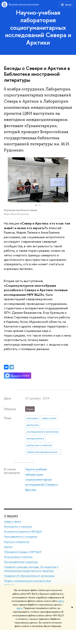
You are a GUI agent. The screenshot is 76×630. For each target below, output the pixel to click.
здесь (61, 601)
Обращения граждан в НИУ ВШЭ (22, 551)
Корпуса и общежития (16, 541)
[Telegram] (11, 367)
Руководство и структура (18, 526)
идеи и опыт (49, 418)
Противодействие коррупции (21, 562)
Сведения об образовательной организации (29, 575)
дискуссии (33, 425)
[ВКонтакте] (6, 367)
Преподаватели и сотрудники (20, 536)
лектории (32, 418)
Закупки (8, 546)
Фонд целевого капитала (18, 557)
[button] (68, 180)
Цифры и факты (12, 521)
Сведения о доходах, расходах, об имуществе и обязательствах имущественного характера (31, 568)
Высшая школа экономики (24, 4)
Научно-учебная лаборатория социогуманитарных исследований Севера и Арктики (38, 27)
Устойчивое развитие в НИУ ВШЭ (23, 531)
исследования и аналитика (42, 431)
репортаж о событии (39, 445)
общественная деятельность (44, 452)
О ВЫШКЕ (11, 516)
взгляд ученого (35, 438)
